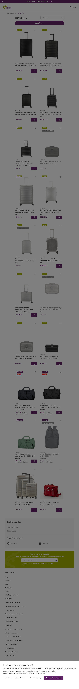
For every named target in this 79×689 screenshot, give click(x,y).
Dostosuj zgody (35, 678)
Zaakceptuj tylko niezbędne (15, 678)
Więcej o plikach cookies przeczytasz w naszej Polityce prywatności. (24, 673)
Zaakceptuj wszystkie (53, 678)
